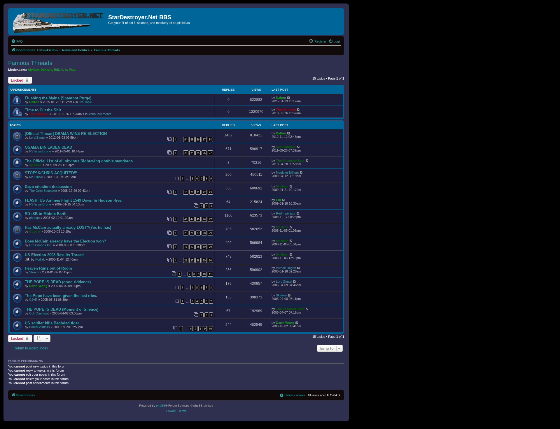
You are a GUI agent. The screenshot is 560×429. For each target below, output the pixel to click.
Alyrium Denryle (40, 69)
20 (191, 192)
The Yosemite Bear (290, 160)
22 (204, 192)
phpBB (160, 405)
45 (198, 219)
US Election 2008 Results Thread (54, 255)
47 (210, 219)
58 (210, 139)
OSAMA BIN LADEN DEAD (48, 147)
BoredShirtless (39, 327)
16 (185, 247)
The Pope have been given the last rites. (61, 295)
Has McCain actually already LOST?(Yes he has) (68, 227)
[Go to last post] (289, 97)
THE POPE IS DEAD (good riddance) (58, 282)
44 (191, 219)
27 (210, 153)
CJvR (33, 299)
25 (198, 153)
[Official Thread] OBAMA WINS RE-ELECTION (66, 133)
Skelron (281, 295)
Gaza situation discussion (48, 186)
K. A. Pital (68, 69)
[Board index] (59, 22)
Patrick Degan (286, 268)
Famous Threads (30, 63)
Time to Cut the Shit (43, 110)
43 (185, 219)
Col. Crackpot (39, 313)
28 (204, 233)
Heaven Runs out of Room (48, 268)
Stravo (33, 272)
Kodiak (40, 259)
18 (198, 247)
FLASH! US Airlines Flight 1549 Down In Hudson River (74, 200)
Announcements (99, 114)
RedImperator (285, 213)
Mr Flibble (36, 177)
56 (198, 139)
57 (204, 139)
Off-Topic (85, 102)
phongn (34, 217)
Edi (56, 69)
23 (185, 153)
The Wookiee (39, 114)
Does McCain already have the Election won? (65, 241)
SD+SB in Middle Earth (45, 214)
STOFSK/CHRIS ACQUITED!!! (51, 173)
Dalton (34, 102)
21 (198, 192)
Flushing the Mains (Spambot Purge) (58, 98)
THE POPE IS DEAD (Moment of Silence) (61, 309)
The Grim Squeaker (43, 190)
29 (210, 233)
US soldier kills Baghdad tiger (52, 323)
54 (185, 139)
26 (204, 153)
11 (210, 274)
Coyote (34, 231)
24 (191, 153)
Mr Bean (35, 165)
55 (191, 139)
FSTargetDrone (40, 151)
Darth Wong (38, 286)
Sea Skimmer (286, 147)
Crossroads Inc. (40, 245)
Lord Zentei (37, 137)
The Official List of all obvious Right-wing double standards (79, 161)
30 (210, 260)
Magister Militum (287, 172)
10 (204, 274)
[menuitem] (17, 41)
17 (191, 247)
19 (185, 192)
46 (204, 219)
